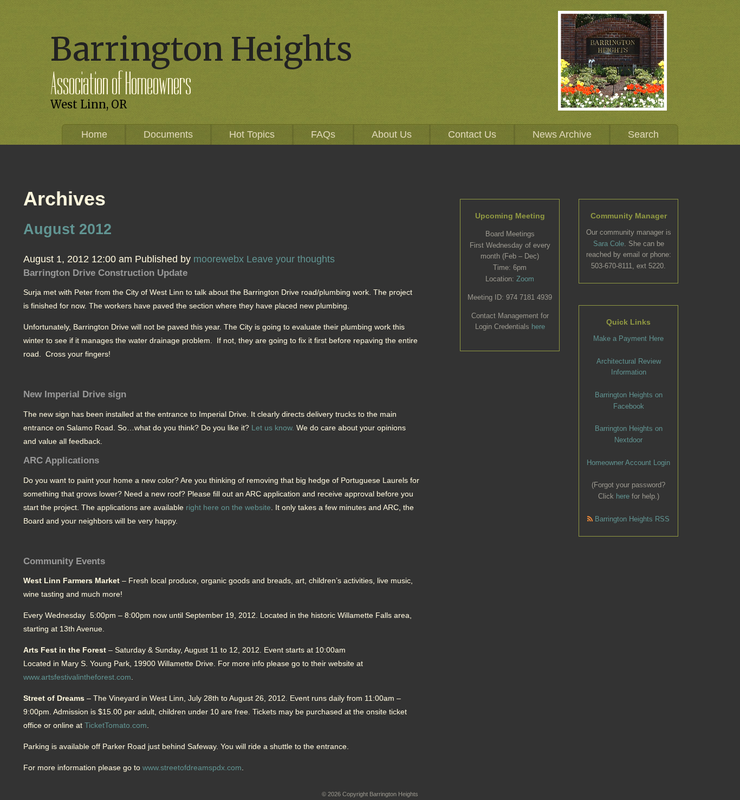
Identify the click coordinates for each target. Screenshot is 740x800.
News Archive (562, 134)
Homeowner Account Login (628, 463)
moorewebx (218, 259)
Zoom (525, 279)
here (538, 326)
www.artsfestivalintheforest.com (77, 677)
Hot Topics (252, 134)
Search (643, 134)
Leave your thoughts (290, 259)
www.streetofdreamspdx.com (192, 767)
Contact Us (472, 134)
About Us (392, 134)
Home (94, 134)
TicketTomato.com (116, 725)
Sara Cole (608, 244)
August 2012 (67, 229)
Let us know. (272, 427)
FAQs (323, 134)
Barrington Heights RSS (631, 519)
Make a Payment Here (628, 338)
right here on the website (228, 507)
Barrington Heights (201, 49)
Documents (168, 134)
